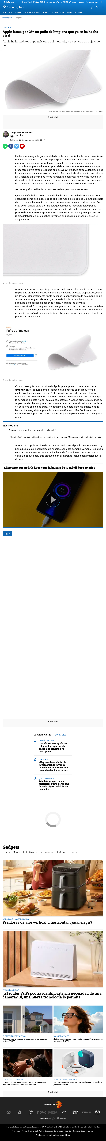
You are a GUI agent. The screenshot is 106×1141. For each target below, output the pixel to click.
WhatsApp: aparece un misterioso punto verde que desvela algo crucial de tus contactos (54, 785)
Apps (69, 13)
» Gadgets (17, 18)
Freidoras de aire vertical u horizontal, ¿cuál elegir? (32, 430)
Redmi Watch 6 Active (30, 2)
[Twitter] (12, 136)
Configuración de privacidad (83, 1131)
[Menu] (102, 7)
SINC (62, 13)
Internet (79, 13)
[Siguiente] (101, 2)
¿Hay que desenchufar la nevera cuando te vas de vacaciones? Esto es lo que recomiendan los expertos (53, 766)
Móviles (19, 13)
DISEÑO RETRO (46, 740)
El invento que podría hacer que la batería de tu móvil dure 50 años (49, 467)
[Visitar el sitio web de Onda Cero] (75, 1112)
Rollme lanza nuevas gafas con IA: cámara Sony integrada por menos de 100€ (78, 1040)
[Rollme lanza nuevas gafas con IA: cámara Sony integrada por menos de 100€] (78, 1020)
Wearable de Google (76, 2)
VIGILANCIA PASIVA (11, 990)
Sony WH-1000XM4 (60, 2)
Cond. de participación (62, 1131)
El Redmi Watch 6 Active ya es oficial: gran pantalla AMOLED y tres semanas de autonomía (24, 1083)
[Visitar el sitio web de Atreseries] (64, 1112)
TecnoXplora (7, 18)
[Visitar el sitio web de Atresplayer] (47, 1118)
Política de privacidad (29, 1131)
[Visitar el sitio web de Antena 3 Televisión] (8, 1112)
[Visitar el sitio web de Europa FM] (86, 1112)
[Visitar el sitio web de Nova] (41, 1112)
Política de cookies (46, 1131)
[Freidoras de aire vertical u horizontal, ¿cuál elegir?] (53, 888)
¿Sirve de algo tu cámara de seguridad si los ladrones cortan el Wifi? (25, 1040)
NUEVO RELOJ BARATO (13, 1079)
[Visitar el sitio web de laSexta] (19, 1112)
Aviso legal (16, 1131)
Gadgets (7, 13)
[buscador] (97, 7)
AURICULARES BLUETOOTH (65, 1079)
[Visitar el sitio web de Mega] (53, 1112)
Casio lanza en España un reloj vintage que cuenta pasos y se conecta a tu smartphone (53, 747)
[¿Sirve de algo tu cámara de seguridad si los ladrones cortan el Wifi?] (27, 1020)
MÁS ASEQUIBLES (61, 1036)
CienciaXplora (50, 13)
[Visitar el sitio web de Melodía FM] (97, 1112)
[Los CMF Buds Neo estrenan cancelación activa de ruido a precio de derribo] (78, 1063)
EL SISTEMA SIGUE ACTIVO (14, 1036)
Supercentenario (91, 2)
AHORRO (43, 759)
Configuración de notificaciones (47, 1135)
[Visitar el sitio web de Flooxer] (61, 1118)
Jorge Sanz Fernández (21, 132)
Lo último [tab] (60, 734)
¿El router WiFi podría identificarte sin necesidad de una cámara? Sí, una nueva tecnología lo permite (55, 437)
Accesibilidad (65, 1135)
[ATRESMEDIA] (53, 1104)
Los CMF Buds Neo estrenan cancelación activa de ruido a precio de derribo (78, 1083)
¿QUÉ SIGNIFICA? (47, 778)
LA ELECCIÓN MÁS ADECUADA (16, 919)
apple (7, 533)
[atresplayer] (92, 7)
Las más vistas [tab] (42, 734)
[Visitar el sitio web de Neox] (30, 1112)
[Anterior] (20, 2)
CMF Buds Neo (46, 2)
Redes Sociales (33, 13)
